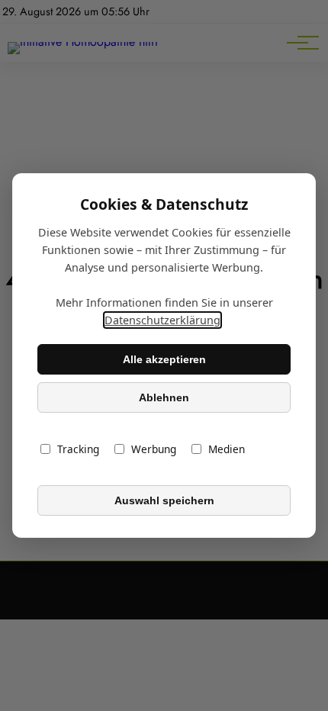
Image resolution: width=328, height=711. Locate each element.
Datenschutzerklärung (162, 320)
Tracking (78, 449)
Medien (226, 449)
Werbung (153, 449)
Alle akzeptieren (164, 359)
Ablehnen (164, 397)
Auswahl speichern (164, 500)
